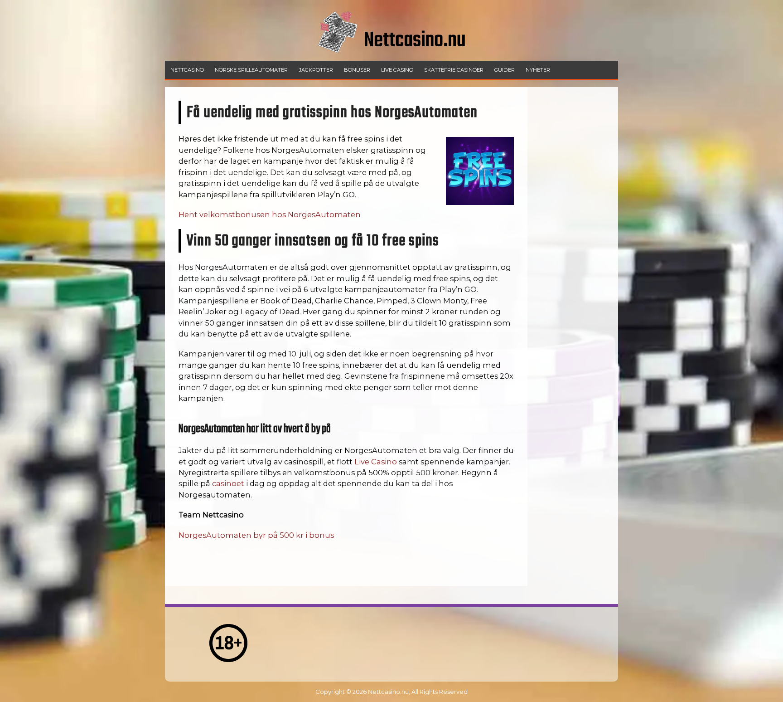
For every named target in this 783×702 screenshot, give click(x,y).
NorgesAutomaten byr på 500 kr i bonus (256, 535)
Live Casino (375, 461)
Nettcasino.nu (388, 691)
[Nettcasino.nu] (391, 58)
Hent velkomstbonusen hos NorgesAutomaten (270, 214)
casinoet (228, 483)
